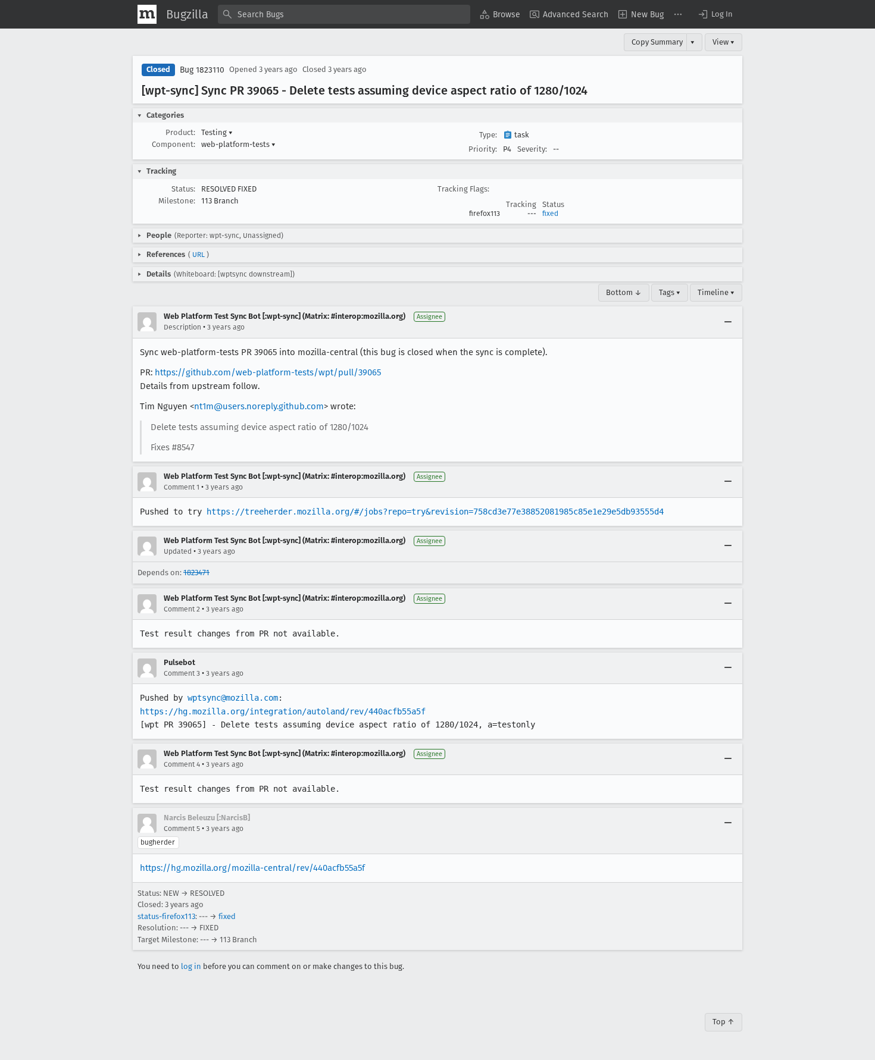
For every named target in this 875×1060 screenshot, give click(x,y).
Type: (488, 134)
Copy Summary (657, 41)
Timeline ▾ (716, 292)
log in (191, 966)
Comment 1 (181, 487)
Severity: (532, 149)
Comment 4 (182, 764)
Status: (183, 188)
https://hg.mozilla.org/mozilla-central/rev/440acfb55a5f (252, 868)
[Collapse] (728, 321)
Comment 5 (182, 828)
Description (182, 327)
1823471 (196, 572)
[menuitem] (500, 14)
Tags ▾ (669, 292)
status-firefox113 (166, 916)
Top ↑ (723, 1021)
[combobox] (344, 14)
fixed (550, 213)
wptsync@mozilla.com (233, 698)
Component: (173, 144)
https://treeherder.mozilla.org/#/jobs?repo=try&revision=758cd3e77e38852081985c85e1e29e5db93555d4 (435, 511)
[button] (715, 14)
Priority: (482, 149)
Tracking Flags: (463, 188)
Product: (180, 132)
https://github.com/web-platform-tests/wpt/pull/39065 (268, 372)
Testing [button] (217, 132)
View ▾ (723, 41)
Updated (178, 551)
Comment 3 (182, 673)
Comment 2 (182, 609)
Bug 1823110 (202, 70)
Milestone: (176, 200)
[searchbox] (344, 14)
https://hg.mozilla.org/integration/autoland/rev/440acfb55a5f (283, 711)
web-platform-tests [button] (238, 144)
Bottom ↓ (624, 292)
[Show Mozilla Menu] (147, 14)
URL (198, 254)
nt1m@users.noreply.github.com (259, 406)
